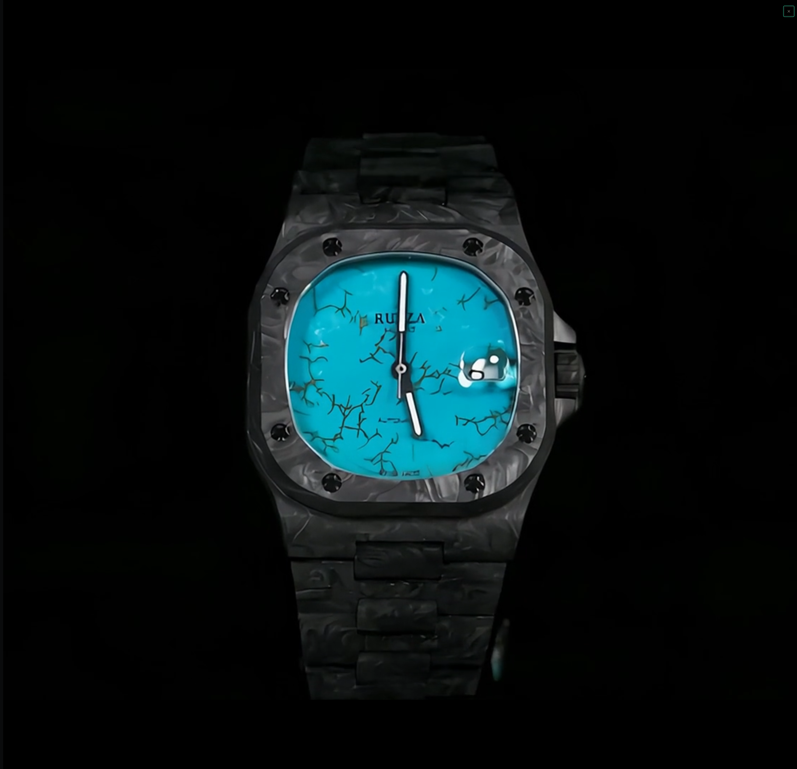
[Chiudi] (788, 11)
